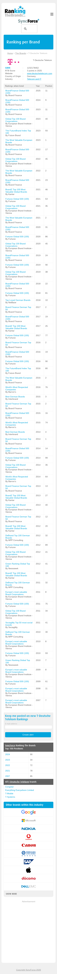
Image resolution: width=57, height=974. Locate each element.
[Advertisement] (28, 932)
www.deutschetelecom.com (39, 73)
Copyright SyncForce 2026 (28, 970)
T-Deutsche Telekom (18, 782)
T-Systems (10, 797)
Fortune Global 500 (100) (17, 199)
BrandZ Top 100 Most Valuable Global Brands (16, 190)
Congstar (9, 787)
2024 (7, 754)
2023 (7, 760)
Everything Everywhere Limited (19, 790)
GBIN (7, 68)
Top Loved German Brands (17, 300)
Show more (11, 894)
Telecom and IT (34, 79)
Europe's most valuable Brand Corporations (16, 593)
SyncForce (10, 745)
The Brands (20, 53)
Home (10, 53)
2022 (7, 765)
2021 (7, 771)
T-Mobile (9, 793)
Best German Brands (15, 396)
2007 (7, 776)
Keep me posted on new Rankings (28, 717)
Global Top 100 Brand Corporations (15, 120)
